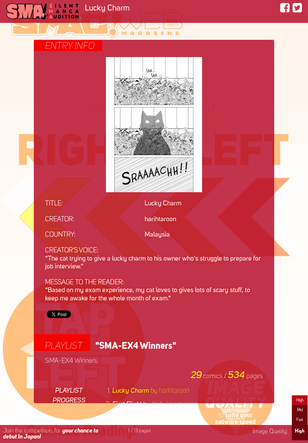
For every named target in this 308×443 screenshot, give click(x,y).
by (150, 390)
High (299, 400)
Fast (299, 420)
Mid (300, 410)
